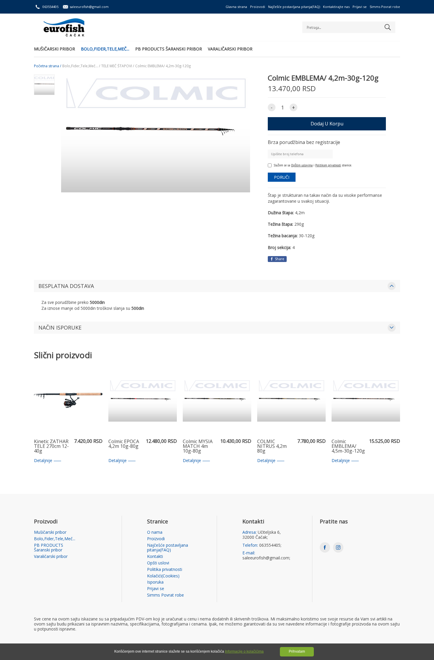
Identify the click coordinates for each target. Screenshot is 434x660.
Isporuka (155, 582)
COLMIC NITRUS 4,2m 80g (272, 446)
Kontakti (155, 556)
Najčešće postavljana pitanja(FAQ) (294, 7)
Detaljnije (43, 460)
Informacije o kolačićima (244, 651)
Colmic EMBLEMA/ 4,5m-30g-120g (348, 446)
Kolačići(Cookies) (163, 576)
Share (279, 258)
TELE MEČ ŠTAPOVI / (117, 66)
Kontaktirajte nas (336, 7)
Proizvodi (257, 7)
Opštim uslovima (302, 165)
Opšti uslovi (158, 563)
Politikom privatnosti (328, 165)
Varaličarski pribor (230, 49)
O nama (154, 532)
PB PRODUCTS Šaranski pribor (168, 49)
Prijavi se (360, 7)
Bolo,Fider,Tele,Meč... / (81, 66)
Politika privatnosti (164, 569)
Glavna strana (236, 7)
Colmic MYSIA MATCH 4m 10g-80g (198, 446)
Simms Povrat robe (385, 7)
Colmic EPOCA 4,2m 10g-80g (123, 444)
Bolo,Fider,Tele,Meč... (105, 49)
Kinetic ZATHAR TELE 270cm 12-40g (51, 446)
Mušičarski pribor (54, 49)
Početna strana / (47, 66)
